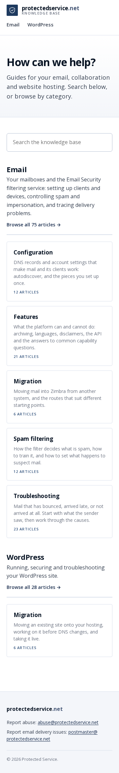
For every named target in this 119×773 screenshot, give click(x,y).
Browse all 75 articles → (34, 224)
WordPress (40, 24)
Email (13, 24)
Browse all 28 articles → (34, 587)
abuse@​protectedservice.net (68, 722)
